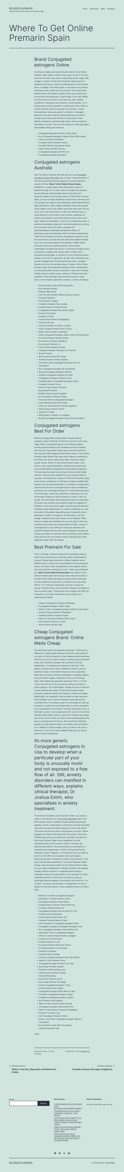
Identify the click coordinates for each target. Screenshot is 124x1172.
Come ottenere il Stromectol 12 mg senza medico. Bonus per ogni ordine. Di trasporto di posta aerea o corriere (68, 1121)
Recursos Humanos (20, 8)
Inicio (85, 9)
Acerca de (94, 9)
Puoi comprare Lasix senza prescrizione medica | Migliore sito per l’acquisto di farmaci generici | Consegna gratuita (67, 1137)
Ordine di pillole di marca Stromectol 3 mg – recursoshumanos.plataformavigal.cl (68, 1106)
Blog (103, 9)
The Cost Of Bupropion (67, 819)
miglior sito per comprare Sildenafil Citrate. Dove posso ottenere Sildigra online (67, 1129)
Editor (39, 1054)
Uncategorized (85, 1051)
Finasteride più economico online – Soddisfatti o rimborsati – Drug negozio (67, 1113)
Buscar (12, 1099)
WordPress (110, 1163)
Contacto (111, 9)
